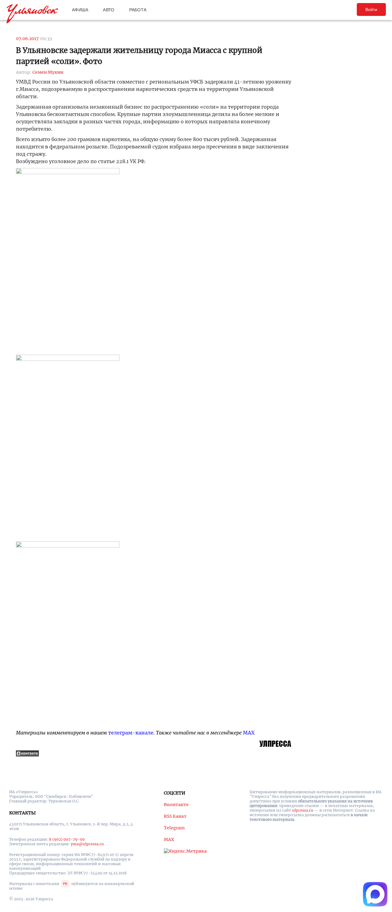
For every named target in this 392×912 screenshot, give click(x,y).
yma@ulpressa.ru (87, 844)
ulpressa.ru (302, 810)
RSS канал (175, 816)
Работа (138, 9)
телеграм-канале (130, 733)
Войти (371, 9)
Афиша (80, 9)
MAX (248, 733)
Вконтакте (176, 804)
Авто (108, 9)
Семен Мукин (47, 72)
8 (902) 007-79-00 (67, 839)
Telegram (174, 828)
